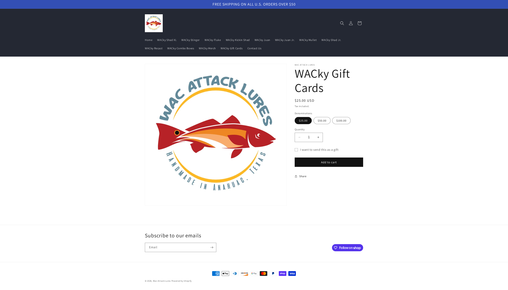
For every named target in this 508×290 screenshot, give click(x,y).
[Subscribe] (211, 247)
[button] (342, 23)
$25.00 (303, 120)
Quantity (300, 129)
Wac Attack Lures (162, 280)
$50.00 (322, 120)
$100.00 (341, 120)
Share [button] (303, 176)
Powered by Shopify (181, 280)
